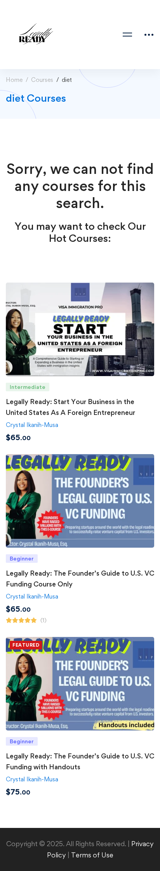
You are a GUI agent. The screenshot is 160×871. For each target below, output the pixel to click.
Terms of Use (92, 855)
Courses (42, 79)
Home (14, 79)
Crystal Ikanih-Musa (32, 425)
